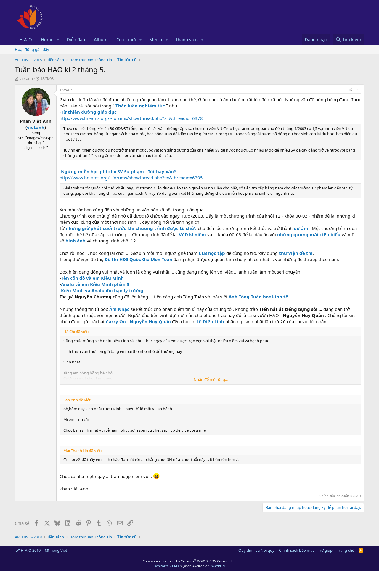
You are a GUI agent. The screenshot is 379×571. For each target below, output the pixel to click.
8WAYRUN (217, 566)
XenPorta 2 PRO (166, 566)
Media (155, 39)
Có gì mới (126, 39)
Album (100, 39)
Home (47, 39)
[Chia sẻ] (350, 90)
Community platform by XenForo (190, 561)
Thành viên (186, 39)
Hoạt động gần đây (32, 49)
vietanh (26, 78)
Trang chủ (345, 550)
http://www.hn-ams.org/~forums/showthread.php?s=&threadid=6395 (131, 178)
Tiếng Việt (58, 550)
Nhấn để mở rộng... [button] (211, 379)
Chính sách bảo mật (296, 550)
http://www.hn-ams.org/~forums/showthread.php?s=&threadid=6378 (131, 118)
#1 (358, 89)
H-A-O (25, 39)
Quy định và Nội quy (256, 550)
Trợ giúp (325, 550)
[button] (58, 39)
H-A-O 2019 (30, 550)
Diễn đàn (76, 39)
